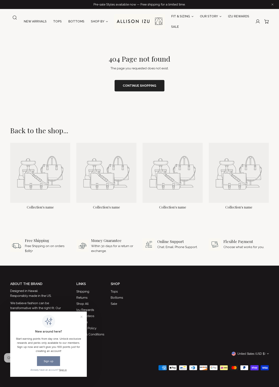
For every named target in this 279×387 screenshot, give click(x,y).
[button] (266, 21)
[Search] (14, 17)
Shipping (82, 291)
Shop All (82, 304)
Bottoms (117, 297)
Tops (114, 291)
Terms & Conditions (90, 334)
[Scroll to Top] (272, 365)
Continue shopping (139, 86)
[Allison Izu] (139, 21)
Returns (81, 297)
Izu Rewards (85, 310)
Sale (114, 304)
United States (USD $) (251, 353)
